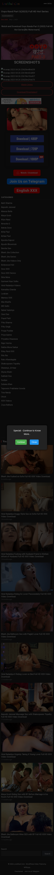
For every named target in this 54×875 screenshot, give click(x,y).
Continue (21, 442)
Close (34, 442)
